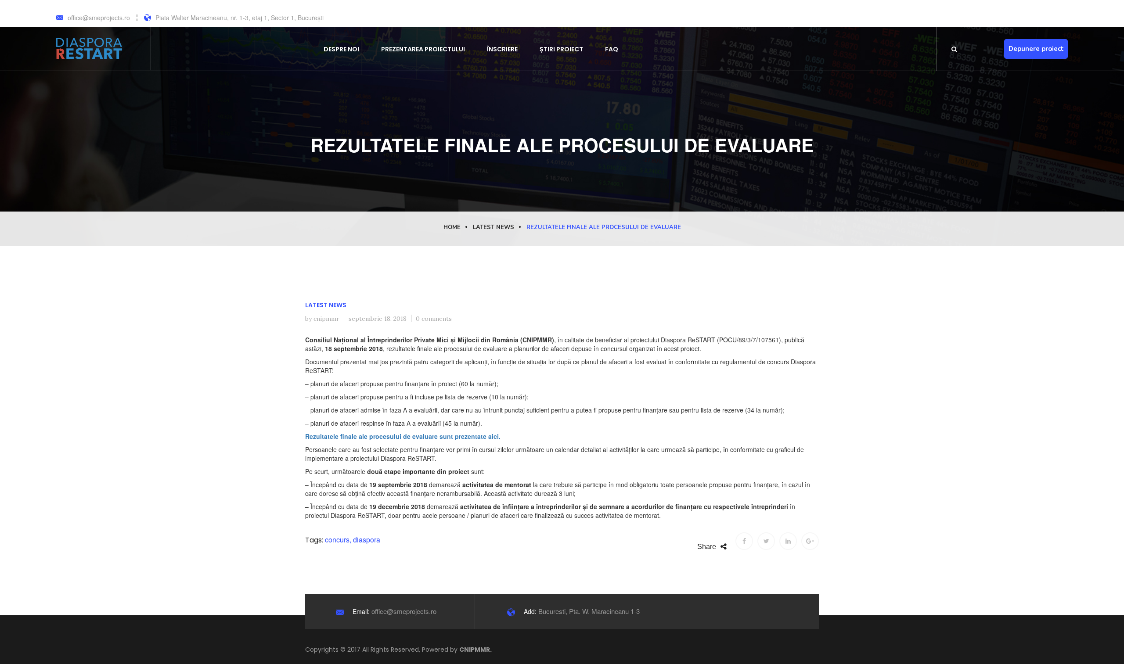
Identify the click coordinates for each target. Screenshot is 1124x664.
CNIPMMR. (475, 649)
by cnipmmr (322, 319)
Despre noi (341, 49)
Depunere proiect (1036, 48)
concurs (337, 540)
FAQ (611, 49)
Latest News (493, 227)
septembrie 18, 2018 (378, 319)
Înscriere (502, 49)
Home (452, 227)
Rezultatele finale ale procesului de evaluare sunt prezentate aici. (403, 436)
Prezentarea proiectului (423, 49)
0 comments (434, 319)
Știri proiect (561, 49)
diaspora (366, 540)
